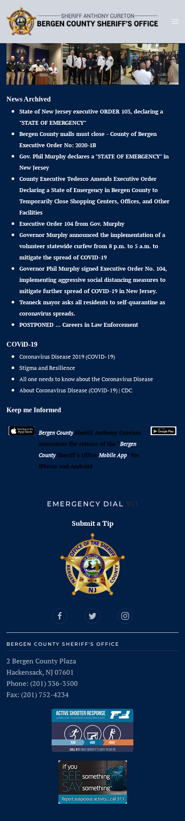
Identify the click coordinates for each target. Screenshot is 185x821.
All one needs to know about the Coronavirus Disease (86, 379)
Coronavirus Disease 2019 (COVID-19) (67, 356)
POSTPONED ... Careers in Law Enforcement (78, 324)
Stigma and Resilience (47, 368)
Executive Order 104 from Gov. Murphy (71, 223)
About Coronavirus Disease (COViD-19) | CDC (75, 390)
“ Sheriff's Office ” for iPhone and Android (89, 455)
